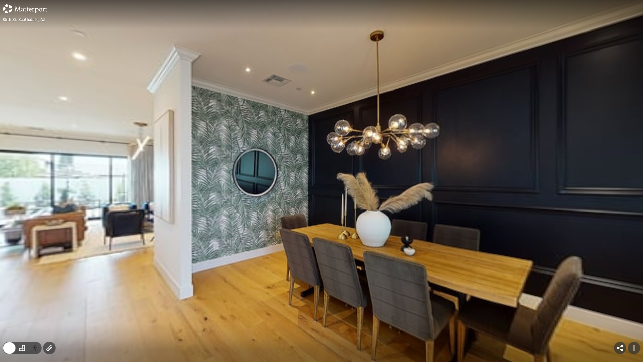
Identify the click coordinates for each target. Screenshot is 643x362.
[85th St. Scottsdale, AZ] (321, 181)
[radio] (9, 348)
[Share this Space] (620, 348)
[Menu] (634, 348)
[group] (22, 348)
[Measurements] (49, 348)
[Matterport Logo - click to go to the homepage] (25, 9)
